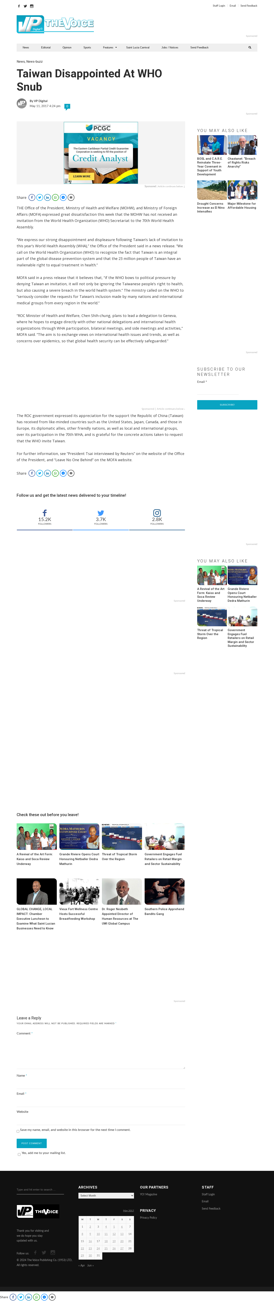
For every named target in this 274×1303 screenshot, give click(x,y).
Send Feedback (249, 6)
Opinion (67, 47)
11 (106, 1234)
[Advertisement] (186, 24)
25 (106, 1248)
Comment (25, 1033)
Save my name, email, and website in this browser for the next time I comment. (75, 1129)
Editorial (46, 47)
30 (90, 1255)
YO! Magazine (148, 1194)
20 (122, 1241)
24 (98, 1248)
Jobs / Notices (169, 47)
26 (114, 1248)
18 (106, 1241)
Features (108, 47)
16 (90, 1241)
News (26, 47)
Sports (87, 47)
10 (98, 1234)
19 (114, 1241)
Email (233, 6)
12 (114, 1234)
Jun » (90, 1265)
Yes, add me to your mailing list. (44, 1153)
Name (22, 1075)
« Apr (81, 1265)
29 (82, 1255)
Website (22, 1111)
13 (122, 1234)
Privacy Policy (148, 1217)
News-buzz (34, 61)
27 (122, 1248)
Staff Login (219, 6)
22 (82, 1248)
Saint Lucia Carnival (137, 47)
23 (90, 1248)
